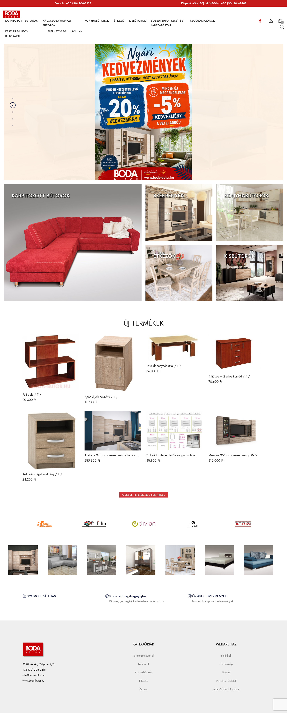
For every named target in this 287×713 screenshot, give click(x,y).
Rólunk (76, 31)
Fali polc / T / (31, 394)
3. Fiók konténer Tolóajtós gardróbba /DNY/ (170, 457)
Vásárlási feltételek (226, 681)
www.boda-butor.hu (33, 681)
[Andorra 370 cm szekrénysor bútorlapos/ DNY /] (113, 430)
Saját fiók (226, 656)
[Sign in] (271, 21)
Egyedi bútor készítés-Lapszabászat (167, 23)
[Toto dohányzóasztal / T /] (174, 347)
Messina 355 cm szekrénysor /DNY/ (233, 455)
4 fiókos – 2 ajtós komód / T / (229, 376)
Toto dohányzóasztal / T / (163, 366)
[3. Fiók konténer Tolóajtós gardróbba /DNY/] (174, 430)
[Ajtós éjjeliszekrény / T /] (113, 363)
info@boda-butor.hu (33, 675)
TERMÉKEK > (18, 110)
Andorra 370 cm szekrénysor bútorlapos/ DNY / (112, 457)
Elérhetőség (56, 31)
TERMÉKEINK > (24, 205)
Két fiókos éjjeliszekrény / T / (42, 474)
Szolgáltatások (202, 21)
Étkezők (143, 681)
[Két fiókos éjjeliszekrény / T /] (50, 440)
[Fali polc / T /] (50, 362)
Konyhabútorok (97, 21)
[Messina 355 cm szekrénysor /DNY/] (237, 430)
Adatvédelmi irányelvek (226, 689)
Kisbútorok (137, 21)
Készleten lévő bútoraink (16, 33)
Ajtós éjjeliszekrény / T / (101, 397)
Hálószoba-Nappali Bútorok (57, 23)
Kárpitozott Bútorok (21, 21)
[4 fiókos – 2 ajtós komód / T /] (237, 353)
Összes (143, 689)
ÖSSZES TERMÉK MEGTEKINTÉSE (143, 495)
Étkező (119, 21)
